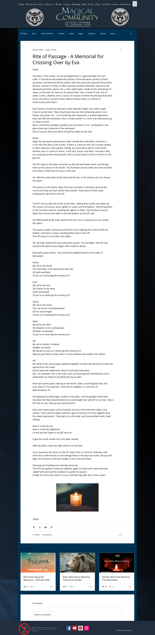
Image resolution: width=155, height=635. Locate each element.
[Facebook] (68, 628)
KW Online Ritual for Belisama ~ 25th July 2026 (36, 578)
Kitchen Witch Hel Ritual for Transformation (116, 578)
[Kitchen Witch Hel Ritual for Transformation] (116, 562)
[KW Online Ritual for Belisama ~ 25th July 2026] (38, 562)
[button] (131, 34)
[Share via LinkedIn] (45, 527)
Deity (71, 33)
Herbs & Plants (47, 33)
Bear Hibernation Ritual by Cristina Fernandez (76, 578)
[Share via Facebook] (34, 527)
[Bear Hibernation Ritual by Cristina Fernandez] (77, 562)
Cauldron (91, 33)
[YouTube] (74, 628)
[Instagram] (86, 628)
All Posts (23, 33)
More (113, 33)
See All (131, 548)
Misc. (34, 33)
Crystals (61, 33)
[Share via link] (51, 527)
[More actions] (120, 49)
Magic (80, 33)
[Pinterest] (80, 628)
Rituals (103, 33)
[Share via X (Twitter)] (40, 527)
